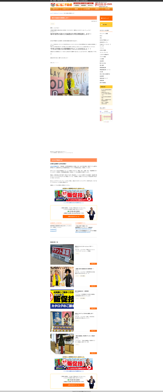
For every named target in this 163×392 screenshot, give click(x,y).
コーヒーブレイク (104, 52)
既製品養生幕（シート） (105, 69)
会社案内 (102, 61)
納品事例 (102, 76)
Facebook (52, 229)
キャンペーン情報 (104, 33)
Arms (101, 35)
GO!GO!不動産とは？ (104, 40)
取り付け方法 (103, 63)
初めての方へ (56, 9)
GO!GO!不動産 (53, 166)
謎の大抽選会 (83, 298)
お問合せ (97, 9)
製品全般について (104, 78)
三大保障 (102, 59)
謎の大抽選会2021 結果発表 (82, 291)
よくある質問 (87, 9)
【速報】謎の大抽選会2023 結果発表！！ (84, 268)
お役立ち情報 (103, 50)
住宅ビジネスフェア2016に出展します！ (84, 313)
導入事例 (107, 9)
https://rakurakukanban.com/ (82, 232)
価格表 (76, 9)
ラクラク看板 (103, 56)
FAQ (101, 38)
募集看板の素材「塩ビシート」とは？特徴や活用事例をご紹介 (106, 93)
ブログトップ (56, 13)
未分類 (101, 71)
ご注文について (65, 9)
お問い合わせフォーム (73, 216)
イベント (61, 13)
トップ (51, 13)
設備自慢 (102, 80)
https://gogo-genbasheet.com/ (82, 228)
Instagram (52, 231)
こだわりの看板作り (104, 54)
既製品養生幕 (103, 67)
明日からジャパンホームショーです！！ (84, 246)
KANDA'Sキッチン (104, 42)
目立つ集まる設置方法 (105, 74)
